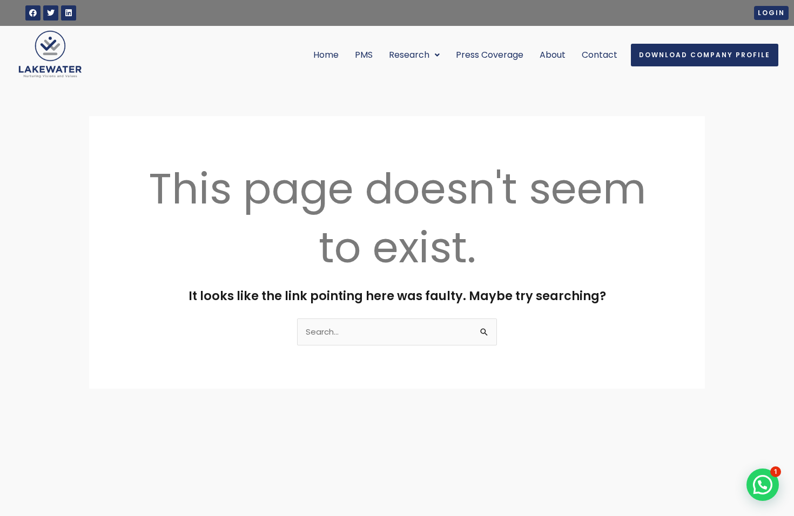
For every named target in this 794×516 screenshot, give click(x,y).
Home (326, 55)
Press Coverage (489, 55)
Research (409, 55)
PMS (364, 55)
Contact (599, 55)
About (553, 55)
